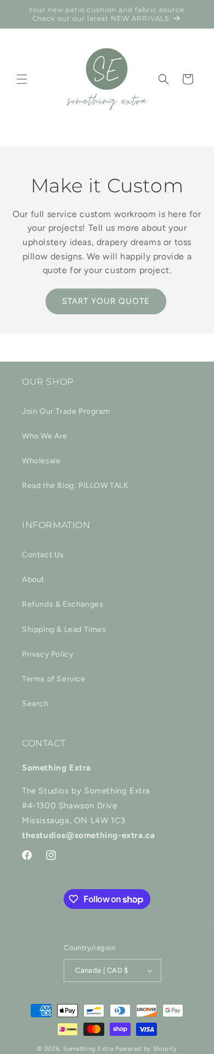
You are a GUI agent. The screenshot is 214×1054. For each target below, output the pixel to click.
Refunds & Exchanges (62, 604)
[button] (22, 79)
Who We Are (44, 436)
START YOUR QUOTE (106, 301)
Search (35, 703)
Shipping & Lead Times (64, 629)
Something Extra (88, 1048)
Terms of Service (54, 679)
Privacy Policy (47, 654)
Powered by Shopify (146, 1048)
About (33, 579)
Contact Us (43, 554)
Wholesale (41, 460)
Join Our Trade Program (66, 411)
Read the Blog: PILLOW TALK (75, 485)
